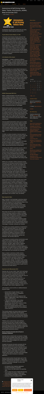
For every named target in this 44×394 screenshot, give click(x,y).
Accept (14, 390)
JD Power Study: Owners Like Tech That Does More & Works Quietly (35, 59)
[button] (31, 380)
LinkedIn (31, 108)
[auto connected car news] (1, 2)
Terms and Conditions (34, 159)
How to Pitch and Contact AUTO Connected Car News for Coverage (35, 146)
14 (32, 87)
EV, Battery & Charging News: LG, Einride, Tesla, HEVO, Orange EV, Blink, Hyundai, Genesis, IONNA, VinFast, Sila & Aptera (35, 54)
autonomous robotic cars (8, 381)
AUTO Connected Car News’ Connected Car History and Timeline (35, 136)
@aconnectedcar (38, 106)
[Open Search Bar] (42, 4)
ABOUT (27, 0)
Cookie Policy (18, 392)
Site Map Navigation (34, 154)
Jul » (34, 95)
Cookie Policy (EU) (34, 138)
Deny (21, 390)
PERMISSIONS (39, 0)
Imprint (31, 148)
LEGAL (42, 0)
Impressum (26, 392)
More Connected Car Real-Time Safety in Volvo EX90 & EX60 (36, 27)
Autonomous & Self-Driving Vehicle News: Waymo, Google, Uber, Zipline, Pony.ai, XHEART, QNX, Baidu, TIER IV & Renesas (35, 47)
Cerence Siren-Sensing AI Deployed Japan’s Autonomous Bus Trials (35, 31)
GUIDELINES (31, 0)
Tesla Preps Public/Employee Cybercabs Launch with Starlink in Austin (36, 69)
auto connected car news (8, 2)
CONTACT (35, 0)
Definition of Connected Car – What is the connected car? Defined (36, 141)
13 (30, 87)
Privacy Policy (22, 392)
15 (34, 87)
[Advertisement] (36, 12)
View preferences (27, 390)
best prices (35, 115)
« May (31, 95)
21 (32, 89)
